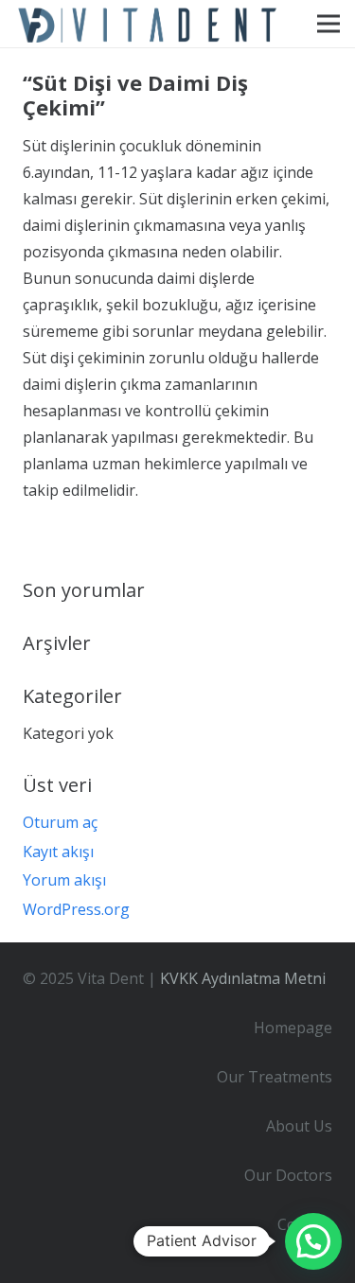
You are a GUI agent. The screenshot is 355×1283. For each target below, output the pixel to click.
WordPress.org (76, 909)
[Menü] (328, 23)
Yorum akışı (64, 880)
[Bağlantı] (149, 23)
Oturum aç (60, 822)
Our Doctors (288, 1175)
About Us (299, 1126)
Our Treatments (274, 1076)
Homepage (293, 1027)
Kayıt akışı (58, 851)
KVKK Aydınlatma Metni (243, 978)
